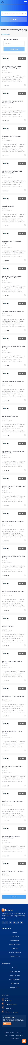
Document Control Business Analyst (12, 242)
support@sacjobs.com (10, 1004)
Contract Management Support (13, 311)
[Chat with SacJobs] (24, 1041)
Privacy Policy (19, 1035)
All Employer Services (14, 979)
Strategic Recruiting (15, 975)
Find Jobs (14, 19)
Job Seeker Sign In (15, 956)
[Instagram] (6, 922)
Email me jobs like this (11, 39)
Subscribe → (7, 1023)
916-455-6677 (8, 1000)
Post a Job (14, 968)
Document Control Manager (11, 136)
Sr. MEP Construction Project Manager (12, 662)
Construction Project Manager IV (13, 696)
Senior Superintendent (10, 416)
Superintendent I (8, 206)
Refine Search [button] (5, 34)
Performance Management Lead (13, 591)
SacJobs (7, 909)
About (6, 1035)
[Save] (25, 85)
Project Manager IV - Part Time (12, 871)
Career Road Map (14, 940)
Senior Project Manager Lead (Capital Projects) (12, 172)
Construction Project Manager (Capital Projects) (12, 102)
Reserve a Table (15, 983)
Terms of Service (15, 1038)
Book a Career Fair (15, 971)
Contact (12, 1035)
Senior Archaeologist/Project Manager (12, 732)
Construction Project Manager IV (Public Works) (13, 452)
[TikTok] (17, 922)
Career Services (15, 936)
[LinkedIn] (14, 922)
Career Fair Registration (15, 952)
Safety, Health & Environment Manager (12, 767)
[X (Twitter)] (10, 922)
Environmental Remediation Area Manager (13, 347)
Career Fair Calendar (14, 944)
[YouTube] (21, 922)
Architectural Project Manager (12, 801)
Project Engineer (7, 626)
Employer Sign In (14, 987)
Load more (14, 897)
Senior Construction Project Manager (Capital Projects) (11, 67)
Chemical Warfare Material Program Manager (11, 837)
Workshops (15, 948)
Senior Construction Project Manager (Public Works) (11, 277)
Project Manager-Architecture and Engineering (13, 487)
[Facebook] (3, 922)
